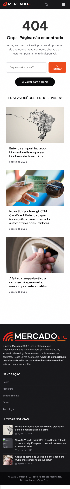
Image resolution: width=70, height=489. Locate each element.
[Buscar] (46, 4)
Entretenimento (11, 395)
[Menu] (63, 4)
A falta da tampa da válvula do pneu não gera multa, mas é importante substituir (28, 282)
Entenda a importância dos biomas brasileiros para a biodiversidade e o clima (28, 152)
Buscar (57, 68)
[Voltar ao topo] (0, 487)
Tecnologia (8, 409)
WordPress (43, 480)
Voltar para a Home (36, 81)
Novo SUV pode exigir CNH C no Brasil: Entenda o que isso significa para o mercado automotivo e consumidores (29, 217)
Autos (6, 402)
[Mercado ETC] (18, 5)
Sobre (6, 382)
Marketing (8, 388)
